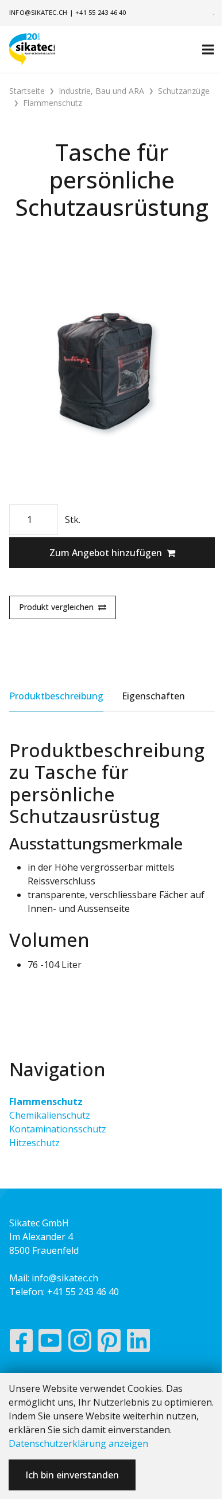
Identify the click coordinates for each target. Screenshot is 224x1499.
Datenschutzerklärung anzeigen (78, 1443)
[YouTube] (50, 1343)
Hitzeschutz (34, 1142)
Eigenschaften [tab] (153, 696)
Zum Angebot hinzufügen (105, 552)
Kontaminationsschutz (57, 1129)
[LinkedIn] (138, 1343)
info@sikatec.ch (38, 12)
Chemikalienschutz (49, 1115)
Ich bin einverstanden (72, 1475)
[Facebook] (21, 1343)
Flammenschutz (46, 1101)
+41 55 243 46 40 (100, 12)
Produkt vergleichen (56, 606)
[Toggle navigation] (208, 49)
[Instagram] (80, 1343)
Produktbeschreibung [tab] (56, 696)
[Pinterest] (109, 1343)
